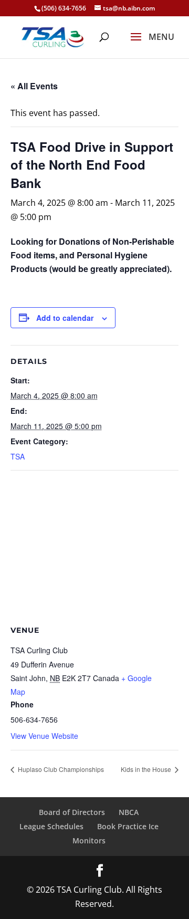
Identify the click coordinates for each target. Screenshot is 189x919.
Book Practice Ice (128, 826)
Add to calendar (64, 317)
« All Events (34, 86)
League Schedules (51, 826)
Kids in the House (147, 769)
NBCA (129, 812)
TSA (17, 456)
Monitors (89, 840)
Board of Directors (72, 812)
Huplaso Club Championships (60, 769)
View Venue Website (44, 735)
